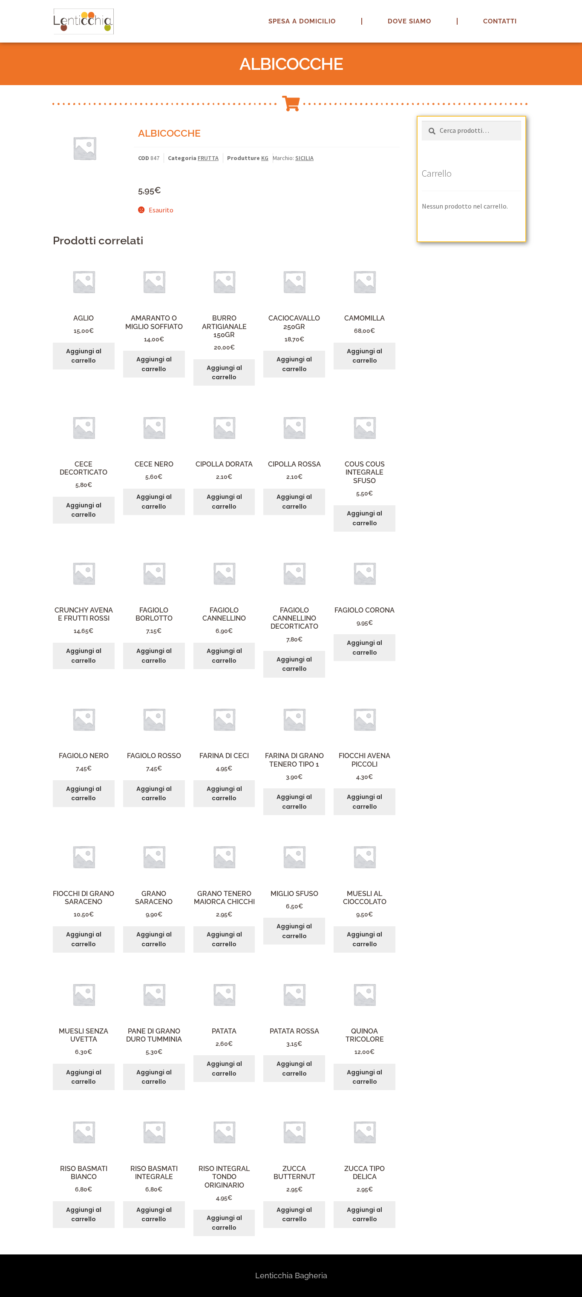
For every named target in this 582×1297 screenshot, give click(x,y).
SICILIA (304, 158)
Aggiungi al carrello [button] (83, 356)
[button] (564, 12)
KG (264, 158)
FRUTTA (208, 158)
